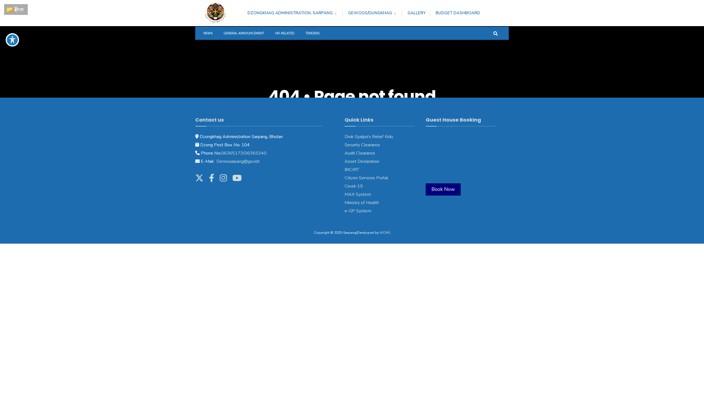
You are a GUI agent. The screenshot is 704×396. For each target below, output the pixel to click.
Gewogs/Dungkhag (370, 13)
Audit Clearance (360, 153)
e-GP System (358, 211)
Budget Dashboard (458, 13)
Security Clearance (362, 145)
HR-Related (285, 33)
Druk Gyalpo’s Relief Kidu (369, 137)
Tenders (313, 33)
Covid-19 (354, 186)
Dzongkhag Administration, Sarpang (290, 13)
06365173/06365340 (243, 153)
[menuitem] (295, 12)
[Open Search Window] (496, 33)
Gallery (417, 13)
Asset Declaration (362, 161)
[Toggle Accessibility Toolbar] (12, 39)
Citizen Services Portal (366, 178)
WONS (385, 232)
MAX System (358, 194)
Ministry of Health (362, 203)
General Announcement (244, 33)
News (208, 33)
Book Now (443, 189)
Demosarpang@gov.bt (237, 161)
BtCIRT (352, 170)
